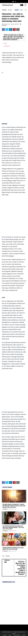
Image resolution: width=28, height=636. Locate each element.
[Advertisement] (14, 104)
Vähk (5, 43)
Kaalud (19, 9)
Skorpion (9, 9)
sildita (15, 9)
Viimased (4, 25)
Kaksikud (7, 46)
